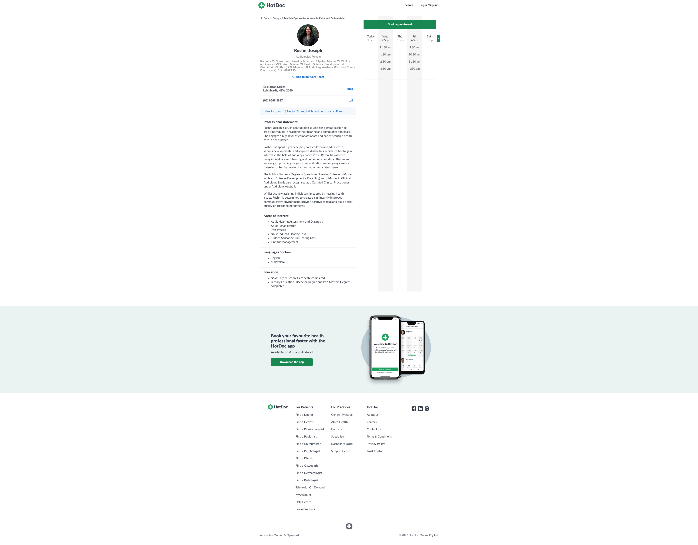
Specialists (338, 436)
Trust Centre (375, 451)
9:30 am (414, 47)
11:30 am (385, 47)
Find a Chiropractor (308, 443)
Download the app (292, 362)
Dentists (336, 429)
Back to (304, 18)
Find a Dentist (305, 422)
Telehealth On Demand (310, 487)
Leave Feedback (305, 509)
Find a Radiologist (307, 480)
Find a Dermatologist (309, 473)
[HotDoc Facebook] (413, 408)
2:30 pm (385, 61)
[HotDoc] (271, 5)
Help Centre (303, 502)
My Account (303, 494)
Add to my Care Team (310, 76)
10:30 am (414, 54)
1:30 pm (385, 54)
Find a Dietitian (305, 458)
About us (372, 414)
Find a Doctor (304, 414)
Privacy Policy (376, 443)
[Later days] (438, 38)
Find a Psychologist (308, 451)
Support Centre (341, 451)
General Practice (341, 414)
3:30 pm (385, 68)
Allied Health (339, 422)
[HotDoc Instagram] (427, 408)
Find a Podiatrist (306, 436)
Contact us (374, 429)
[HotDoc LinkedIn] (420, 408)
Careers (372, 422)
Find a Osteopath (307, 465)
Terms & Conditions (379, 436)
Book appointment (400, 24)
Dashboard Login (342, 443)
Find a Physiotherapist (310, 429)
